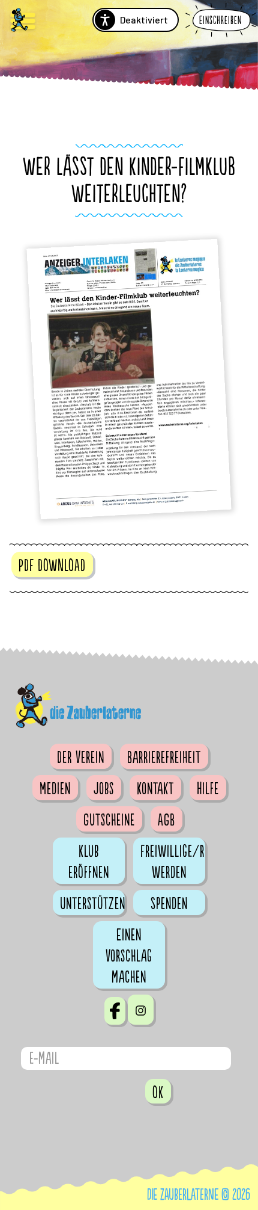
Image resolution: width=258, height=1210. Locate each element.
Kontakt (155, 788)
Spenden (169, 903)
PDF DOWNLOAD (52, 565)
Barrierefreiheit (164, 757)
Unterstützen (92, 903)
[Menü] (23, 21)
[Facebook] (114, 1011)
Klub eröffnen (88, 862)
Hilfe (208, 788)
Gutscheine (109, 820)
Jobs (104, 788)
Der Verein (80, 757)
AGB (166, 820)
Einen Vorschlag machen (129, 956)
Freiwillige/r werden (172, 862)
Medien (55, 788)
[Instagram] (141, 1010)
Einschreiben (220, 20)
